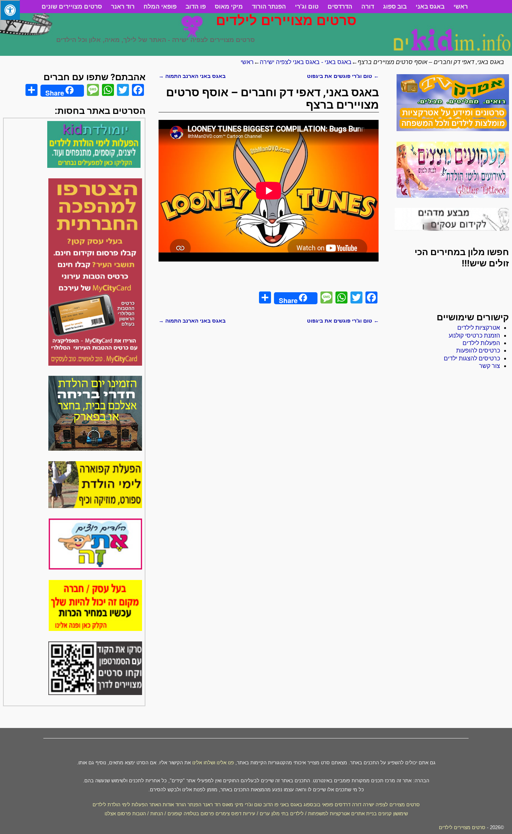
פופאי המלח (160, 6)
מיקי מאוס (229, 6)
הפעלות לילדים (481, 343)
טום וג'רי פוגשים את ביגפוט (343, 76)
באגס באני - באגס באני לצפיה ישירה (306, 62)
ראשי (461, 6)
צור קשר (489, 366)
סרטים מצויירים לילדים (286, 20)
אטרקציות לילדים (478, 327)
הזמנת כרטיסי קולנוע (474, 335)
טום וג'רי (307, 6)
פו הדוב (196, 6)
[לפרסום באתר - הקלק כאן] (95, 629)
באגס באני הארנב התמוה (192, 76)
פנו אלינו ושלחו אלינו (213, 762)
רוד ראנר (123, 6)
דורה (367, 6)
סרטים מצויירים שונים (72, 6)
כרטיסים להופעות (478, 350)
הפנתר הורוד (269, 6)
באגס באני (430, 6)
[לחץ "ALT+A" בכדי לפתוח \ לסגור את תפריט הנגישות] (10, 10)
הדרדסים (340, 6)
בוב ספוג (395, 6)
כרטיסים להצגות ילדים (472, 358)
